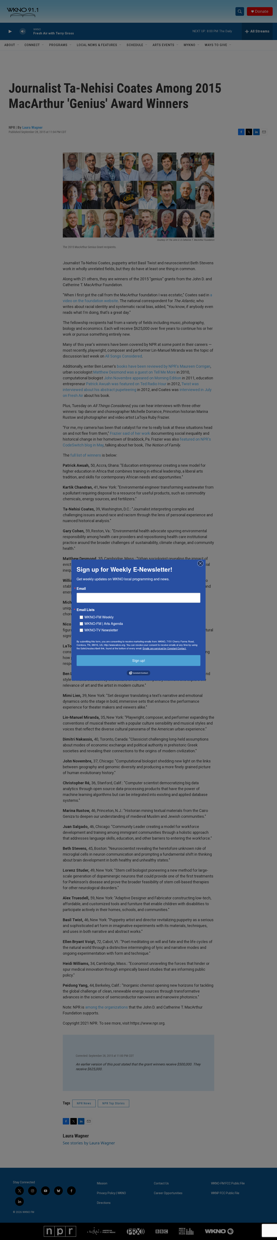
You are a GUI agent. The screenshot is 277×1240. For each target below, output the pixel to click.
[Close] (201, 563)
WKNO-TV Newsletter (101, 629)
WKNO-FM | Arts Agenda (103, 623)
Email (81, 588)
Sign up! (138, 660)
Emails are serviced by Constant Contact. (164, 648)
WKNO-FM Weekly (99, 616)
